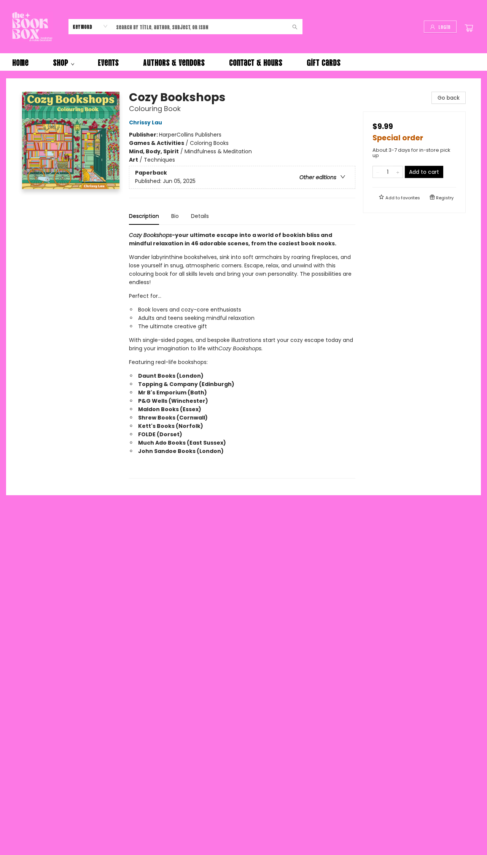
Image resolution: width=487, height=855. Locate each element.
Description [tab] (144, 216)
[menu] (243, 62)
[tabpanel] (242, 354)
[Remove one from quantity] (377, 172)
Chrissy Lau (145, 122)
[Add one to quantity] (398, 172)
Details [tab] (200, 216)
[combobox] (90, 26)
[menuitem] (20, 62)
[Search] (294, 26)
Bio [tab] (175, 216)
